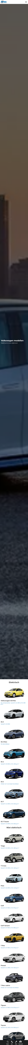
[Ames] (4, 2)
